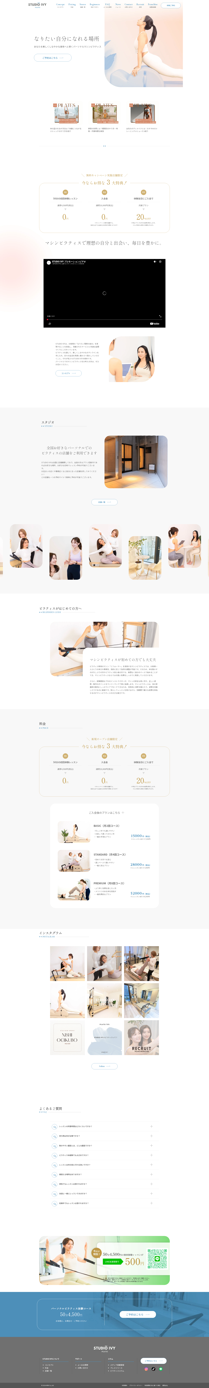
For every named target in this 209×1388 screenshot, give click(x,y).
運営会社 (165, 1385)
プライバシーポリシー (135, 1385)
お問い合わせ (83, 1368)
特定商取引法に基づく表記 (152, 1385)
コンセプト (49, 1365)
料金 (46, 1368)
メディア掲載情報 (117, 1365)
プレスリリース (116, 1368)
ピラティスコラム (117, 1370)
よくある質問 (83, 1365)
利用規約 (124, 1385)
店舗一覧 (48, 1370)
